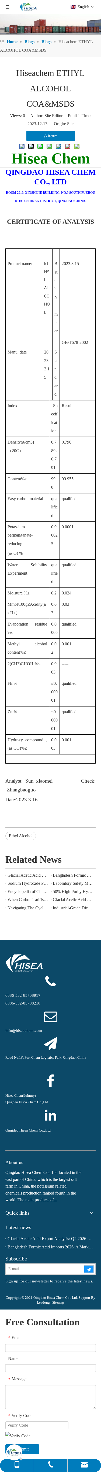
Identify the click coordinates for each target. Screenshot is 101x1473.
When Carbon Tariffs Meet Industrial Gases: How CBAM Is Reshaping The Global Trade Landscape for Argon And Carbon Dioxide (28, 899)
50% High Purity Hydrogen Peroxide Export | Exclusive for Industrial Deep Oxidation (73, 891)
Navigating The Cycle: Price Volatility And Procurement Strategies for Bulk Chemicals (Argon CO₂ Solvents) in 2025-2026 (28, 908)
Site (70, 123)
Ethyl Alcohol (21, 836)
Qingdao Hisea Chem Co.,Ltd (28, 1130)
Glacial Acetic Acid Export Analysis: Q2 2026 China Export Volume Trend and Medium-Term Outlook (28, 875)
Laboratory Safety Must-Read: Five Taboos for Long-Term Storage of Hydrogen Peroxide (73, 883)
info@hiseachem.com (23, 1030)
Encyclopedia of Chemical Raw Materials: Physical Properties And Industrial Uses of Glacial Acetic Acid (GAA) (28, 891)
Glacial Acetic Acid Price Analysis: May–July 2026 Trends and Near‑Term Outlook (73, 899)
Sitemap (58, 1302)
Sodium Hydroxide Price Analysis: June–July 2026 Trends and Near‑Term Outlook (28, 883)
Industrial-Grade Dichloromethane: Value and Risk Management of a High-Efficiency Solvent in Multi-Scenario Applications (73, 908)
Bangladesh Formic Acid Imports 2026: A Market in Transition (73, 875)
